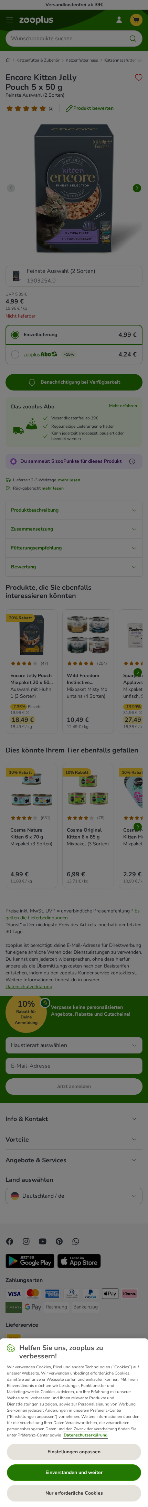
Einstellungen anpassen (74, 1452)
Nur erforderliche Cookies (74, 1493)
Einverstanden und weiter (74, 1472)
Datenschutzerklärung (85, 1435)
